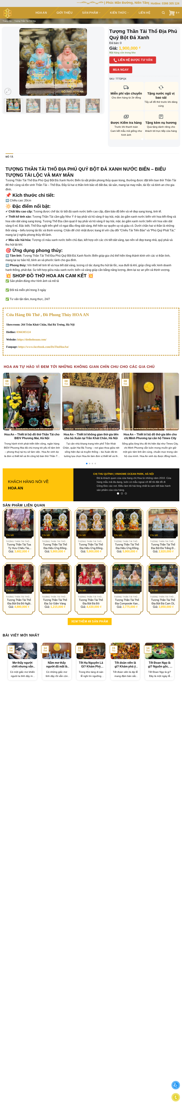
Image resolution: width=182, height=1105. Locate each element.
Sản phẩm (90, 12)
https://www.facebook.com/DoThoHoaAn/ (43, 346)
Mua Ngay (121, 69)
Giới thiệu (65, 12)
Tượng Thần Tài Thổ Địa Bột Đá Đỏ (91, 594)
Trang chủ (7, 21)
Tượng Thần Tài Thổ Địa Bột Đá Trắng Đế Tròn (163, 538)
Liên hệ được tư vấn (134, 59)
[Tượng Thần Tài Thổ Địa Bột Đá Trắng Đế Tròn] (163, 515)
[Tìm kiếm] (163, 12)
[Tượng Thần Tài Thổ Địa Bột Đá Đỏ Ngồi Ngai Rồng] (19, 571)
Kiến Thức (118, 12)
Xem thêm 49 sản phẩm (89, 613)
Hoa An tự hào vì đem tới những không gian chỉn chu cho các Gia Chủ (79, 367)
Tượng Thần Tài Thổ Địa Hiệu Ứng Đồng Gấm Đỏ (55, 538)
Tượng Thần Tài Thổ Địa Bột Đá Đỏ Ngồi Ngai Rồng (19, 594)
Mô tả (9, 156)
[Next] (96, 62)
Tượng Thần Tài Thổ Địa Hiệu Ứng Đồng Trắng (91, 538)
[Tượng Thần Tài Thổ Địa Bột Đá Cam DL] (163, 571)
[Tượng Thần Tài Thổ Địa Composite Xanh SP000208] (127, 571)
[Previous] (9, 62)
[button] (86, 463)
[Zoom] (7, 91)
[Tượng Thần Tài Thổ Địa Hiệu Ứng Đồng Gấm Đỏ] (55, 515)
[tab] (9, 156)
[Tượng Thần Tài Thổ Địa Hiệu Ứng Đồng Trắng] (91, 515)
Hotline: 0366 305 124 (165, 3)
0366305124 (24, 332)
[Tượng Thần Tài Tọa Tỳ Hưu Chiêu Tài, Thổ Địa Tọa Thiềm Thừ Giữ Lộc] (19, 515)
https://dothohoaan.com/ (31, 339)
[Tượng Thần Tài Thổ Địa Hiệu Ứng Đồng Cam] (127, 515)
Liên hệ (144, 12)
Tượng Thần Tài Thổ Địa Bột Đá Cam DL (163, 594)
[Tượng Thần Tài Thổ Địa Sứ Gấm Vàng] (55, 571)
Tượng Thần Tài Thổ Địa (25, 21)
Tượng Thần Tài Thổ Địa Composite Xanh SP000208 (127, 594)
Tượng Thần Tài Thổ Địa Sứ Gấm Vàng (55, 594)
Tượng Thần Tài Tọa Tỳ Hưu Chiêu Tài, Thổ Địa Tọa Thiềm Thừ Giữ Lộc (19, 538)
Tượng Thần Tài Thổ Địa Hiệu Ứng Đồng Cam (127, 538)
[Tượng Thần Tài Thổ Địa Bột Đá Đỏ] (91, 571)
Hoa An (41, 12)
